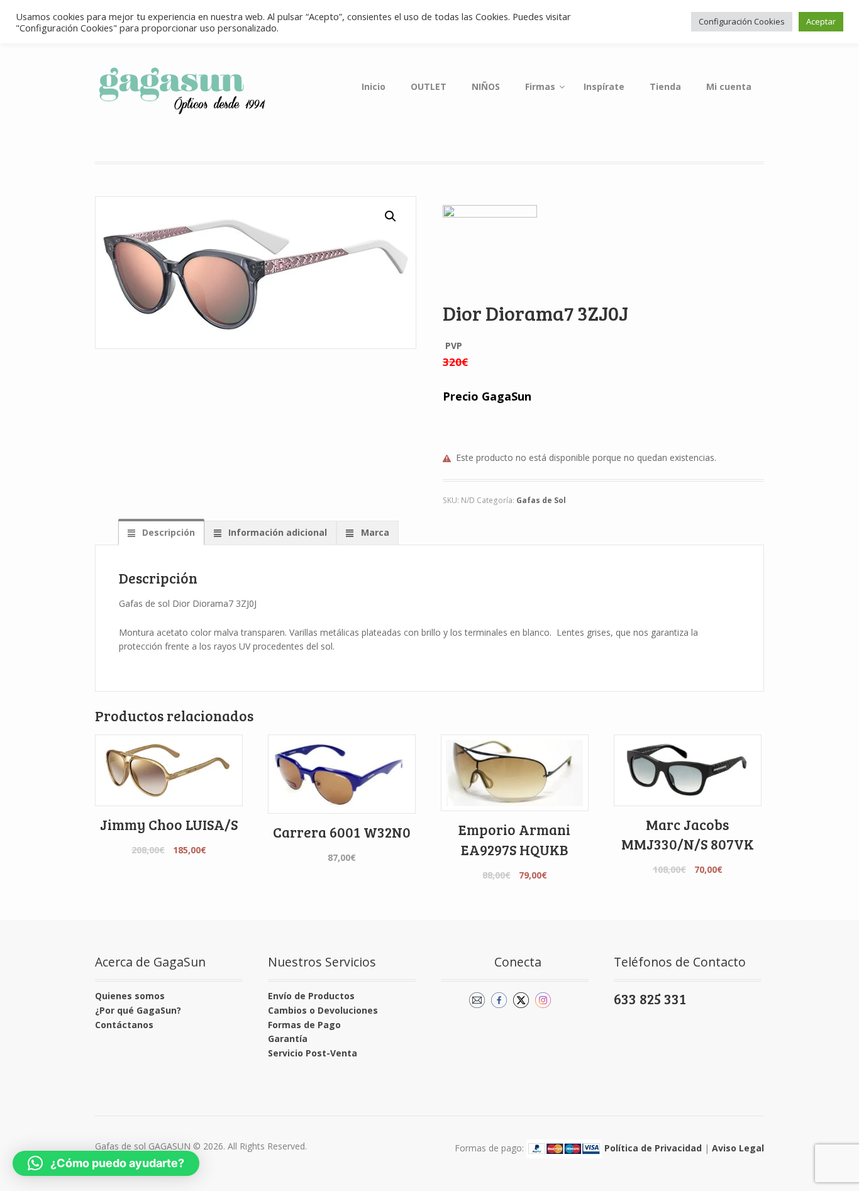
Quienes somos (130, 996)
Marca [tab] (373, 532)
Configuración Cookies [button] (742, 21)
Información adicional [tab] (276, 532)
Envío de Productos (311, 996)
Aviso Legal (738, 1147)
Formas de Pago (304, 1025)
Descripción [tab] (167, 532)
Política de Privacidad (653, 1147)
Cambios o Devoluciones (323, 1010)
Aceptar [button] (821, 21)
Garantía (288, 1038)
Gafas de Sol (541, 500)
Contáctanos (124, 1025)
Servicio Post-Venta (312, 1053)
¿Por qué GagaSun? (138, 1010)
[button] (390, 216)
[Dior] (490, 252)
